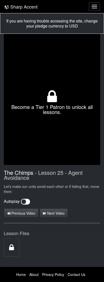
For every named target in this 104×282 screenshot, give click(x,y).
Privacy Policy (53, 274)
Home (21, 274)
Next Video (55, 213)
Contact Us (76, 274)
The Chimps (18, 172)
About (34, 274)
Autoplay (12, 201)
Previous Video (22, 213)
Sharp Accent (23, 6)
